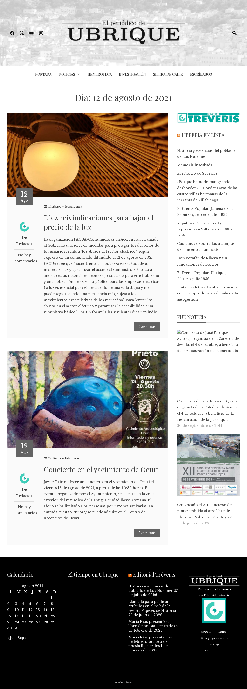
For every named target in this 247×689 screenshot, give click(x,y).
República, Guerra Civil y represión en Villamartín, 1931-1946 (204, 229)
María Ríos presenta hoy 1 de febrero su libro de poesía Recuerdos (151, 641)
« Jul (11, 638)
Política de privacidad (214, 651)
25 (24, 622)
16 (9, 616)
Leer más (147, 327)
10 (17, 610)
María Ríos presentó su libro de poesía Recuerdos (151, 623)
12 (31, 610)
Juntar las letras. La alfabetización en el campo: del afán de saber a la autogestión (207, 293)
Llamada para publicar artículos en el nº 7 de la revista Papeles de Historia (152, 606)
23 (9, 622)
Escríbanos (201, 74)
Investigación (132, 74)
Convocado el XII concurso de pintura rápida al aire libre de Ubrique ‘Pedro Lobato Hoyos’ (204, 511)
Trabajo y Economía (65, 206)
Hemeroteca (100, 74)
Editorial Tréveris (154, 574)
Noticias (67, 74)
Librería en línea (203, 135)
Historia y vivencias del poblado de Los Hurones (150, 588)
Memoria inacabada (195, 165)
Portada (43, 74)
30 (9, 628)
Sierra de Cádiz (168, 74)
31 (17, 628)
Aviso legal (214, 645)
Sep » (22, 638)
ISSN (204, 632)
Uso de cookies (214, 657)
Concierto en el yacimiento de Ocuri (101, 469)
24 (17, 622)
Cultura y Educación (65, 458)
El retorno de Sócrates (197, 173)
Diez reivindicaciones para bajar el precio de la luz (99, 222)
